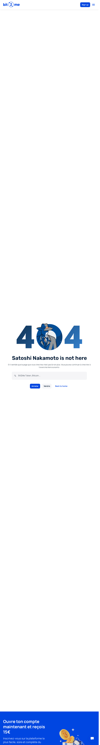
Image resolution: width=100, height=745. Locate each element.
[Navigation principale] (93, 5)
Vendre (47, 386)
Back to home (61, 386)
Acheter (35, 386)
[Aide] (92, 738)
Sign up (85, 4)
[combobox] (51, 375)
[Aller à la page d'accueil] (11, 4)
